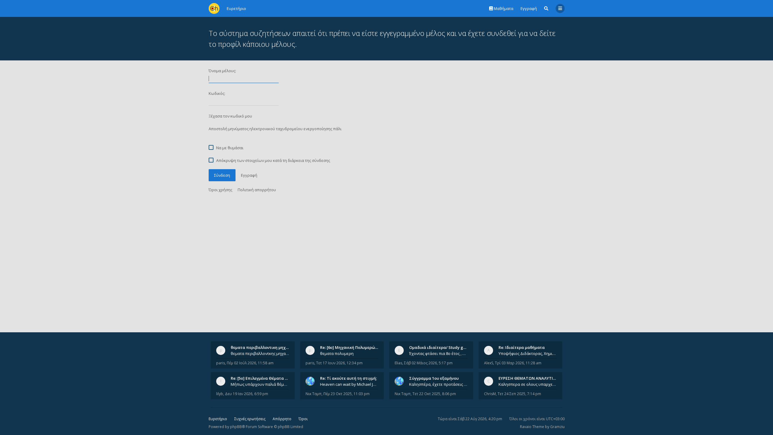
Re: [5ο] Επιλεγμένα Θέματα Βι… (261, 378)
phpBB (236, 426)
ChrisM (490, 393)
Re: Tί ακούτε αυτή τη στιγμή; (348, 378)
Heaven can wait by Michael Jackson (349, 384)
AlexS (488, 363)
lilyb (219, 393)
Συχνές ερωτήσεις (249, 418)
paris (220, 363)
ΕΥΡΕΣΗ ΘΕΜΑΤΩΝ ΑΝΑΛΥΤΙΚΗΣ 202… (535, 378)
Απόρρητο (282, 418)
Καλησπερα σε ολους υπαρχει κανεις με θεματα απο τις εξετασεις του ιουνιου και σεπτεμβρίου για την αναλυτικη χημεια (528, 384)
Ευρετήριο (218, 418)
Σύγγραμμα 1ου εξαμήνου (434, 378)
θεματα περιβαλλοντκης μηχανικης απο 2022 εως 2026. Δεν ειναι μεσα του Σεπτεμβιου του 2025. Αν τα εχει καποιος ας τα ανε (260, 353)
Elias (398, 363)
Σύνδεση (222, 175)
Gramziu (557, 426)
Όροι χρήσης (220, 189)
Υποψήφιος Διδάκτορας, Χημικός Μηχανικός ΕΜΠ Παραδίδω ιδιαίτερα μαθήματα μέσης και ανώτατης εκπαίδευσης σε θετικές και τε (528, 353)
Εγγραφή (529, 8)
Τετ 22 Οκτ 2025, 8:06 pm (434, 393)
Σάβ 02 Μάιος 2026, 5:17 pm (428, 363)
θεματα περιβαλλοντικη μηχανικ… (264, 347)
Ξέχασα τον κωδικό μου (230, 116)
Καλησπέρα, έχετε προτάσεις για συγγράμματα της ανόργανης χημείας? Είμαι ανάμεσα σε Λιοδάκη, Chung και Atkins (438, 384)
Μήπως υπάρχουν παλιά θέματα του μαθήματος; (260, 384)
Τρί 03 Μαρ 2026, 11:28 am (518, 363)
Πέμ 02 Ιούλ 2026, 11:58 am (250, 363)
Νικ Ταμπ (314, 393)
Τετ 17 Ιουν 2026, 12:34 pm (339, 363)
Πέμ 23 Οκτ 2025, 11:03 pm (346, 393)
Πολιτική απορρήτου (257, 189)
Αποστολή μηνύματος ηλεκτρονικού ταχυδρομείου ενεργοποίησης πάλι (275, 128)
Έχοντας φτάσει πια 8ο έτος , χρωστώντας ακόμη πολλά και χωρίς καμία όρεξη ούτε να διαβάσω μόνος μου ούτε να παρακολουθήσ (438, 353)
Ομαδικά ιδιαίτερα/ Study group (440, 347)
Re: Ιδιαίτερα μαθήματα (522, 347)
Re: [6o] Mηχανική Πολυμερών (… (351, 347)
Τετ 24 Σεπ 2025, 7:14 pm (519, 393)
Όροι (303, 418)
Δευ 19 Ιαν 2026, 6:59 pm (246, 393)
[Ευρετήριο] (214, 8)
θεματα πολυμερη (337, 353)
